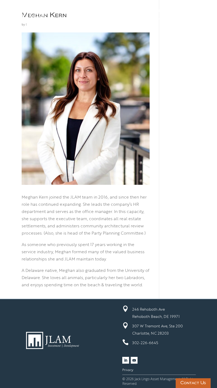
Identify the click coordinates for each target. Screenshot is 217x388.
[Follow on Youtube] (134, 360)
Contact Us (193, 383)
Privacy (127, 369)
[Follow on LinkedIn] (125, 360)
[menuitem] (73, 10)
